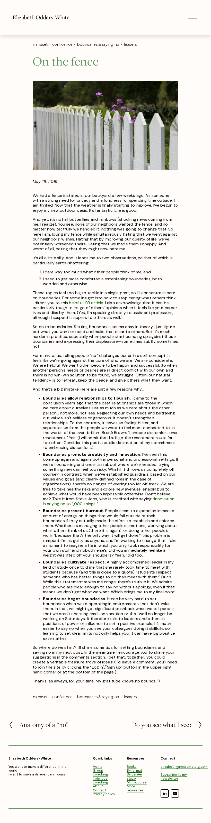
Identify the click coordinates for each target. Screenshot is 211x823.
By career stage (134, 776)
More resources (135, 788)
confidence (62, 44)
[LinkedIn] (165, 793)
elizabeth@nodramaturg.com (184, 767)
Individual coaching (100, 780)
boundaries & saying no (98, 44)
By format (134, 770)
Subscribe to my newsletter (174, 777)
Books (132, 767)
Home (97, 767)
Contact (99, 790)
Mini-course (137, 782)
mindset (40, 44)
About (98, 786)
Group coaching (100, 772)
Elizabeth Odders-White (41, 17)
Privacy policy (104, 794)
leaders (130, 44)
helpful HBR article (86, 303)
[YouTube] (175, 793)
